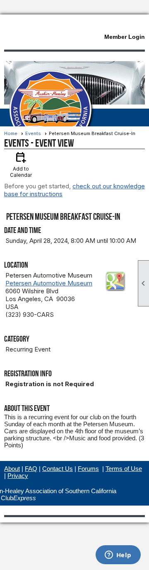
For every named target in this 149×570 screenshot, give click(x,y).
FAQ (31, 468)
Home (10, 133)
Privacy (17, 475)
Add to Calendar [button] (21, 164)
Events (33, 133)
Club (18, 497)
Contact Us (57, 468)
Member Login (124, 36)
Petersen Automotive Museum (48, 283)
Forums (88, 468)
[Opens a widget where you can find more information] (118, 555)
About (12, 468)
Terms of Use (124, 468)
